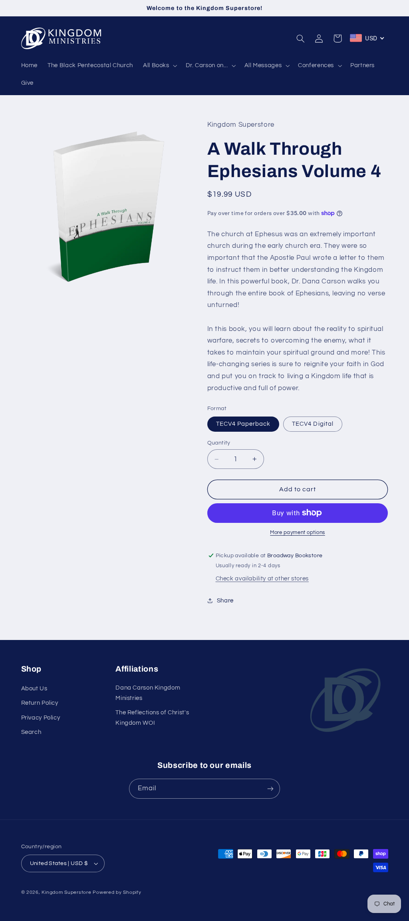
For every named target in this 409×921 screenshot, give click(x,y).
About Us (34, 689)
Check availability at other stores (262, 579)
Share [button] (225, 601)
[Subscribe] (270, 788)
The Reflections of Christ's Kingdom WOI (152, 718)
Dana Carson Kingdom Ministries (147, 693)
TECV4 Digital (313, 424)
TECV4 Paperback (243, 424)
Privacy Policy (40, 718)
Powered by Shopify (117, 892)
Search (31, 732)
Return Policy (39, 703)
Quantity (218, 443)
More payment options (297, 532)
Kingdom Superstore (66, 892)
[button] (159, 65)
